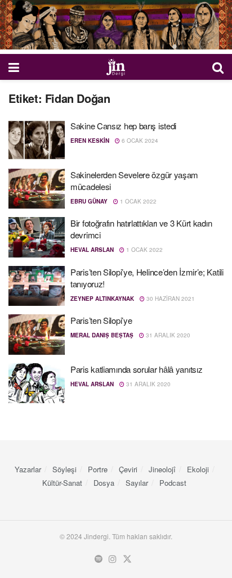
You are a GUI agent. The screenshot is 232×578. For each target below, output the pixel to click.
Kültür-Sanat (62, 482)
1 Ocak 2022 (137, 201)
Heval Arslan (92, 250)
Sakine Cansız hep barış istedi (123, 126)
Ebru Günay (89, 201)
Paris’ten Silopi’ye (101, 320)
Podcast (172, 482)
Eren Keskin (89, 140)
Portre (98, 469)
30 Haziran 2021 (170, 298)
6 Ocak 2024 (139, 140)
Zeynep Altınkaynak (102, 298)
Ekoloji (198, 469)
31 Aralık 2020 (167, 335)
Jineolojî (162, 469)
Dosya (103, 482)
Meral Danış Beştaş (101, 335)
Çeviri (128, 469)
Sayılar (137, 482)
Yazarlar (28, 469)
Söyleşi (64, 469)
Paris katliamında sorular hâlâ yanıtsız (136, 369)
